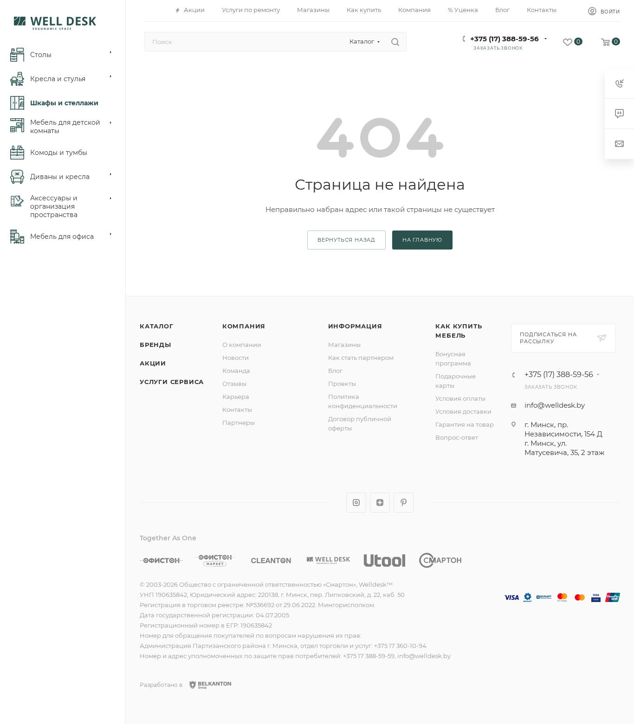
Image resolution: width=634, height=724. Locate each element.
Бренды (155, 344)
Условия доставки (463, 411)
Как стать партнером (361, 357)
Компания (243, 326)
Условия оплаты (460, 398)
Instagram (356, 503)
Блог (335, 370)
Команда (236, 370)
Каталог (157, 326)
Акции (153, 363)
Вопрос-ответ (456, 437)
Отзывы (234, 383)
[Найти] (395, 41)
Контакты (237, 409)
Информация (355, 326)
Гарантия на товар (464, 424)
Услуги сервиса (172, 381)
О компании (241, 344)
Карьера (235, 396)
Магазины (344, 344)
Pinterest (404, 503)
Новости (235, 357)
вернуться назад (346, 240)
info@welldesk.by (554, 405)
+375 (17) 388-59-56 (504, 38)
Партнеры (238, 422)
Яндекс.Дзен (380, 503)
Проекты (342, 383)
